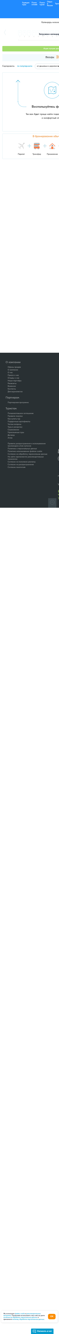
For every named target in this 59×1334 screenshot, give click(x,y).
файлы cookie (20, 1314)
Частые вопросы (14, 424)
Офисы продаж (14, 367)
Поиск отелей (34, 4)
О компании (13, 370)
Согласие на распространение (21, 465)
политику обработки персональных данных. (28, 1319)
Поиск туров (42, 4)
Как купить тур (14, 419)
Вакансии (12, 386)
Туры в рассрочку (15, 427)
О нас (10, 373)
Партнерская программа (18, 403)
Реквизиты (12, 384)
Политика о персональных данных (22, 449)
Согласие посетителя (16, 467)
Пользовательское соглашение (20, 413)
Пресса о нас (13, 375)
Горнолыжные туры (16, 433)
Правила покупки (15, 416)
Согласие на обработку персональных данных (27, 454)
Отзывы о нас (13, 378)
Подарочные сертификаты (19, 422)
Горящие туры (25, 4)
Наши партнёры (14, 381)
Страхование (13, 430)
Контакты (12, 389)
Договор (11, 435)
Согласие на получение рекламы (22, 462)
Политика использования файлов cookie (25, 451)
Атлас (10, 438)
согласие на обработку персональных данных (20, 1317)
